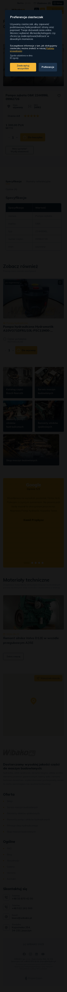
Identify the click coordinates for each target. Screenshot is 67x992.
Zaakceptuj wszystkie (23, 67)
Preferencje (48, 67)
